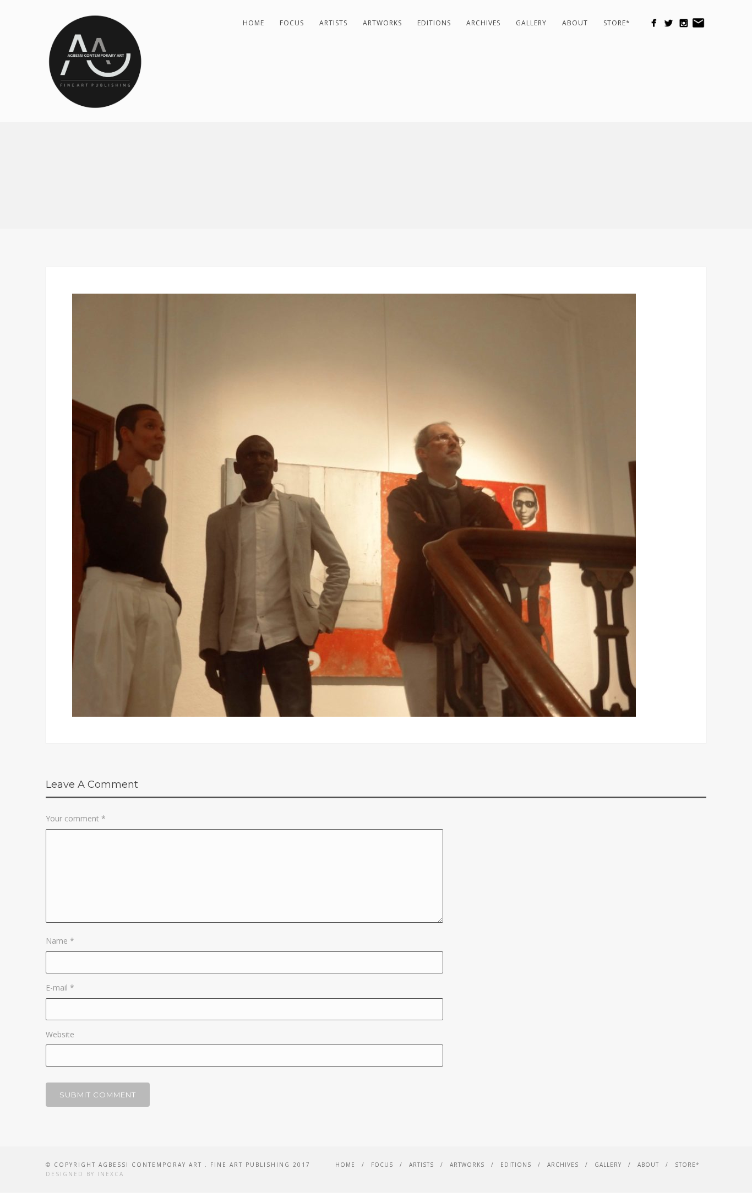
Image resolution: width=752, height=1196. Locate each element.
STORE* (616, 23)
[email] (698, 23)
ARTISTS (333, 23)
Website (60, 1034)
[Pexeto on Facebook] (654, 23)
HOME (253, 23)
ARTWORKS (382, 23)
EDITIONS (434, 23)
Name (60, 940)
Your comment (76, 818)
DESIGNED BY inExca (85, 1174)
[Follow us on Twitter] (668, 23)
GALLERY (531, 23)
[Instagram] (683, 23)
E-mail (60, 987)
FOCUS (292, 23)
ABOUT (575, 23)
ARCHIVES (483, 23)
